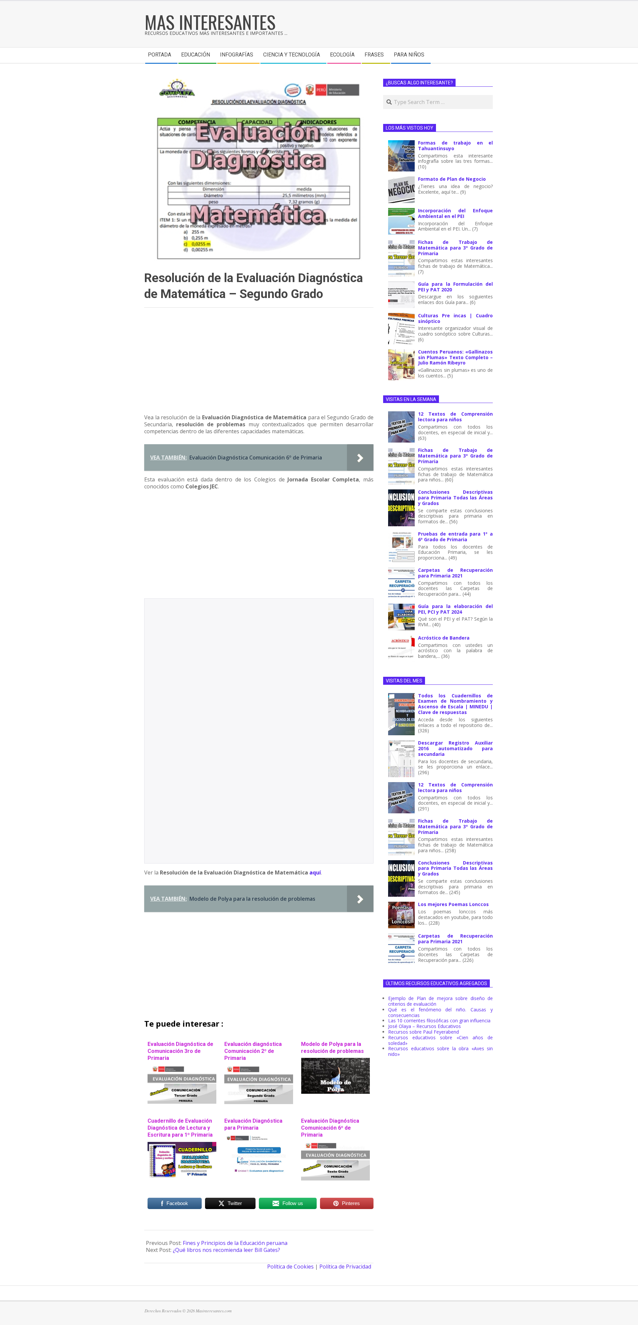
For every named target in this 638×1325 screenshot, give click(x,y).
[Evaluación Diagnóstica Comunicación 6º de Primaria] (335, 1145)
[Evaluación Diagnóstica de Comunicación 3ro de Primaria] (182, 1068)
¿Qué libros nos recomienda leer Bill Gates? (226, 1250)
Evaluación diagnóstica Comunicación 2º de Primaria (253, 1051)
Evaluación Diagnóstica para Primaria (253, 1124)
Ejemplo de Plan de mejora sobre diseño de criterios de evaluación (440, 1001)
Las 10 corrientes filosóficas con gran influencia (439, 1020)
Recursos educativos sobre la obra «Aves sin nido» (440, 1051)
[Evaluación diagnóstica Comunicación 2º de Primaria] (258, 1068)
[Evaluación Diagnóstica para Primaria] (258, 1138)
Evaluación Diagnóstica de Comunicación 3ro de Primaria (180, 1051)
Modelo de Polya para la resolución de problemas (332, 1047)
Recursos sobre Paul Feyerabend (423, 1032)
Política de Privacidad (345, 1266)
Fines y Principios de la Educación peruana (235, 1243)
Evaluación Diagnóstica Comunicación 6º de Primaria (330, 1128)
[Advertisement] (258, 363)
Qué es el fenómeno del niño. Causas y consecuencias (440, 1012)
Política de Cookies (290, 1266)
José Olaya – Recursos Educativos (424, 1026)
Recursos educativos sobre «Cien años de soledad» (440, 1040)
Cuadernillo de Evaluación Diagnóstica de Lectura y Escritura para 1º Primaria (180, 1128)
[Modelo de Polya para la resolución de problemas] (335, 1061)
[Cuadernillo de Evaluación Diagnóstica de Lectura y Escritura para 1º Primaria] (182, 1145)
